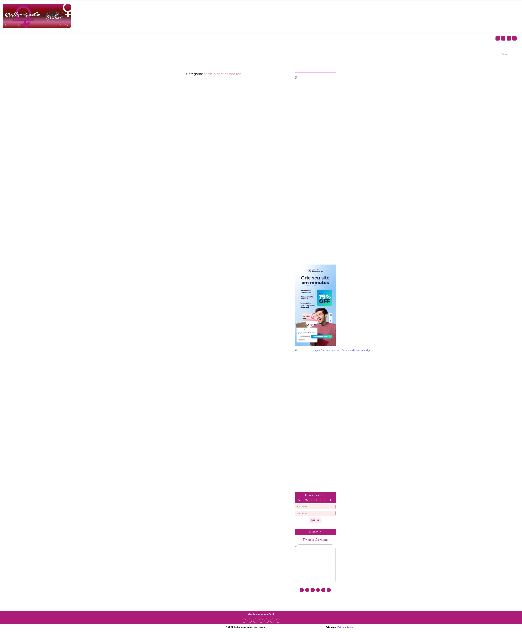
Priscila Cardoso (315, 540)
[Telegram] (267, 621)
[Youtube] (514, 38)
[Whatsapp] (272, 621)
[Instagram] (503, 38)
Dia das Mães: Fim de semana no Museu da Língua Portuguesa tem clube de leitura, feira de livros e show (235, 145)
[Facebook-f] (497, 38)
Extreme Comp (345, 627)
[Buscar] (514, 54)
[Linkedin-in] (318, 590)
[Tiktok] (329, 590)
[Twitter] (509, 38)
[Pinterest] (323, 590)
